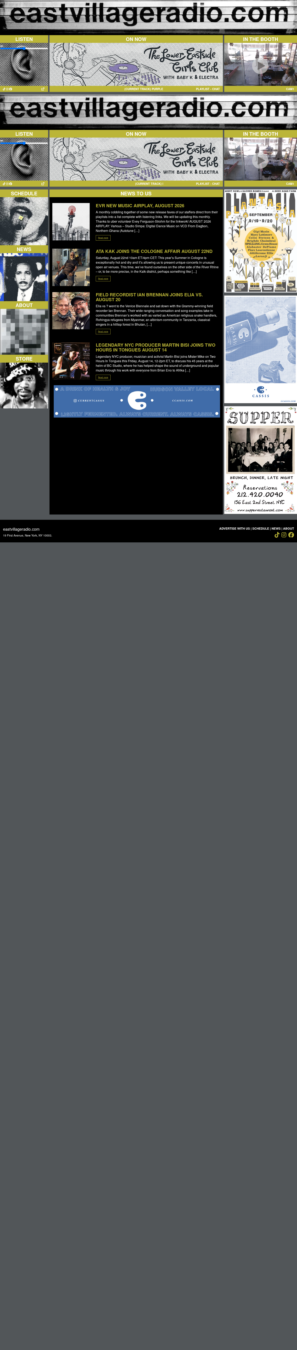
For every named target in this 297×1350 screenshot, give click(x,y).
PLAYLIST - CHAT (208, 89)
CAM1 (290, 89)
